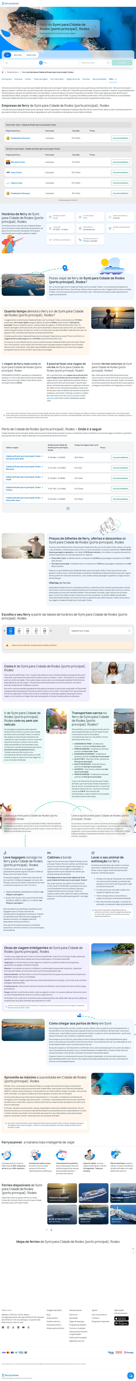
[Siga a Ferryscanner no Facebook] (3, 1327)
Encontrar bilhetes (120, 138)
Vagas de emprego (76, 1321)
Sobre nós (73, 1314)
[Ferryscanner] (10, 3)
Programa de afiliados (77, 1325)
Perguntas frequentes (100, 1321)
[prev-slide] (4, 631)
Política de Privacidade (78, 1337)
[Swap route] (41, 63)
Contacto (95, 1318)
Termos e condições (77, 1328)
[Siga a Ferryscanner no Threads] (28, 1327)
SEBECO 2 (85, 1219)
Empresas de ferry (54, 1325)
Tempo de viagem (41, 79)
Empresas (18, 79)
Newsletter (73, 1318)
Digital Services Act (76, 1341)
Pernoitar (86, 79)
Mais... (111, 79)
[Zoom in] (133, 1249)
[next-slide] (50, 631)
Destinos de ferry (53, 1321)
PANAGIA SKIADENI (59, 1197)
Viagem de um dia (73, 79)
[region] (68, 1275)
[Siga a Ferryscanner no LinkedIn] (18, 1327)
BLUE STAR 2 (87, 1197)
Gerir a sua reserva (99, 1314)
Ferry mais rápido (57, 79)
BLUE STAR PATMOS (59, 1219)
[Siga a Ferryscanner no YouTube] (23, 1327)
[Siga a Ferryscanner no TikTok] (13, 1327)
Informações (7, 79)
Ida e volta (17, 55)
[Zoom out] (133, 1252)
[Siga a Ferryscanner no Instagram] (8, 1327)
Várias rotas (31, 55)
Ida (7, 55)
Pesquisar (122, 62)
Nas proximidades (99, 79)
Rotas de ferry (12, 72)
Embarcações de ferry (55, 1328)
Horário (28, 79)
